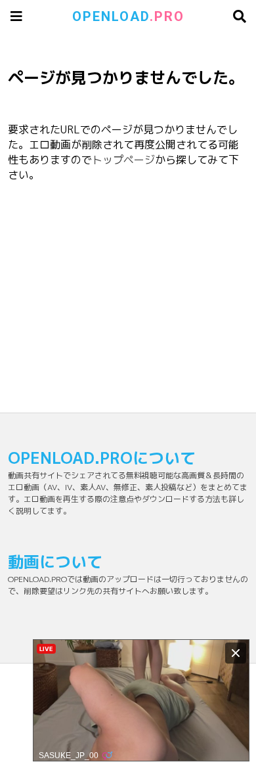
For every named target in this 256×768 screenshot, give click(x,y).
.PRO (128, 16)
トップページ (123, 159)
